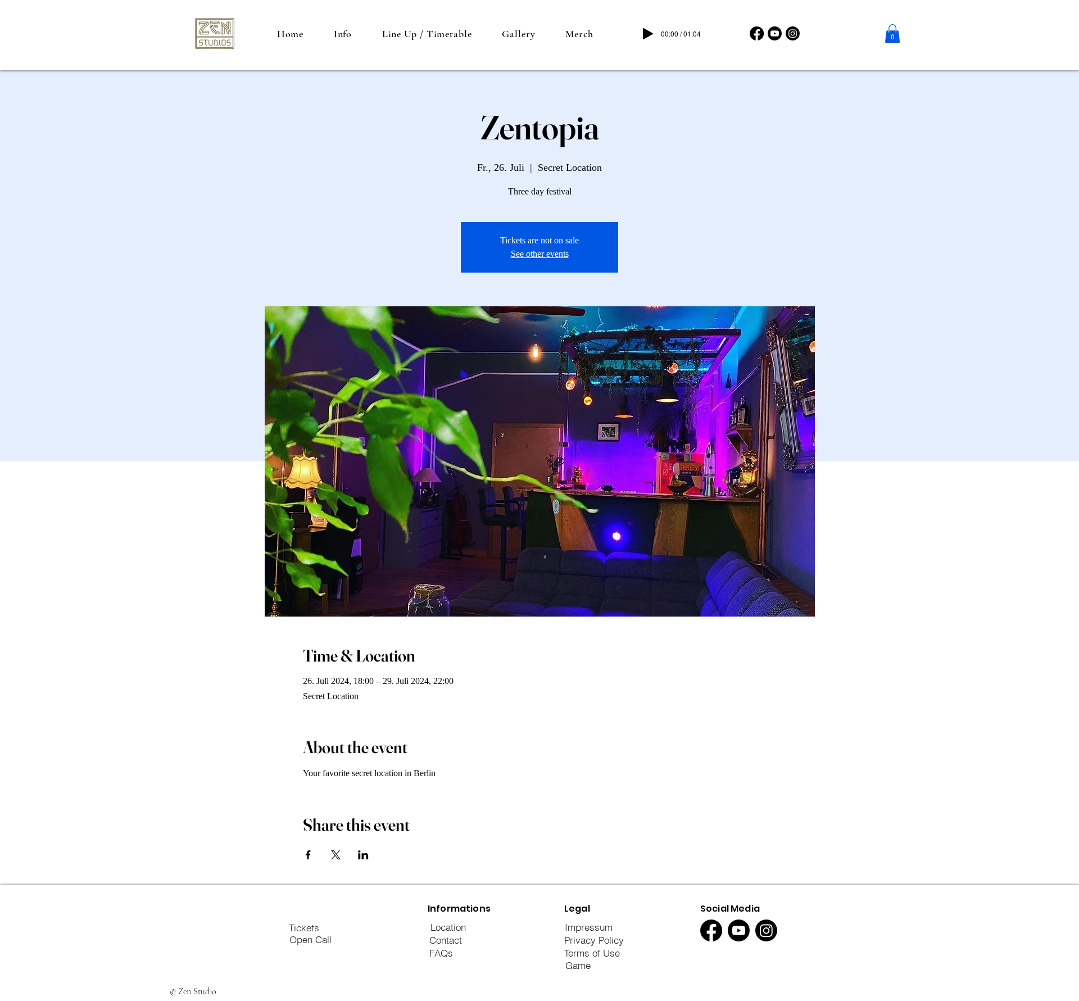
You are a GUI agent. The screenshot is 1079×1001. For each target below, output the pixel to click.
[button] (892, 33)
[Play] (648, 33)
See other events (540, 254)
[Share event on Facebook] (308, 854)
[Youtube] (775, 33)
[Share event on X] (335, 854)
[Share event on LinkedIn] (363, 854)
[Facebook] (757, 33)
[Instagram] (793, 33)
